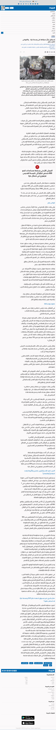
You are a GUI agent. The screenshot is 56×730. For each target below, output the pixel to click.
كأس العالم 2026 (51, 689)
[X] (28, 4)
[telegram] (25, 4)
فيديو (54, 13)
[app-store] (28, 722)
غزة (50, 665)
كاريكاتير (52, 697)
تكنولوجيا (52, 695)
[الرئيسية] (52, 7)
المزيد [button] (53, 32)
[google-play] (28, 717)
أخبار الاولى (52, 680)
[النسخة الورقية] (3, 8)
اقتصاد (53, 22)
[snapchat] (21, 4)
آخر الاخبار (52, 677)
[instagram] (35, 4)
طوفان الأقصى (25, 663)
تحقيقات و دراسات (51, 692)
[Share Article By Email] (52, 52)
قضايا (53, 693)
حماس (31, 663)
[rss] (37, 4)
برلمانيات (25, 677)
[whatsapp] (18, 4)
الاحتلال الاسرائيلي (47, 663)
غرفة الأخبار (52, 11)
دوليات (53, 26)
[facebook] (30, 4)
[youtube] (33, 4)
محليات (53, 20)
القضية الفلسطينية (38, 663)
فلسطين (45, 665)
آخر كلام (53, 30)
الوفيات (52, 698)
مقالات (53, 18)
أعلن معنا (52, 708)
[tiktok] (23, 4)
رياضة (53, 28)
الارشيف (7, 7)
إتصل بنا (52, 704)
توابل (54, 24)
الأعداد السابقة (51, 705)
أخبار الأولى (53, 15)
